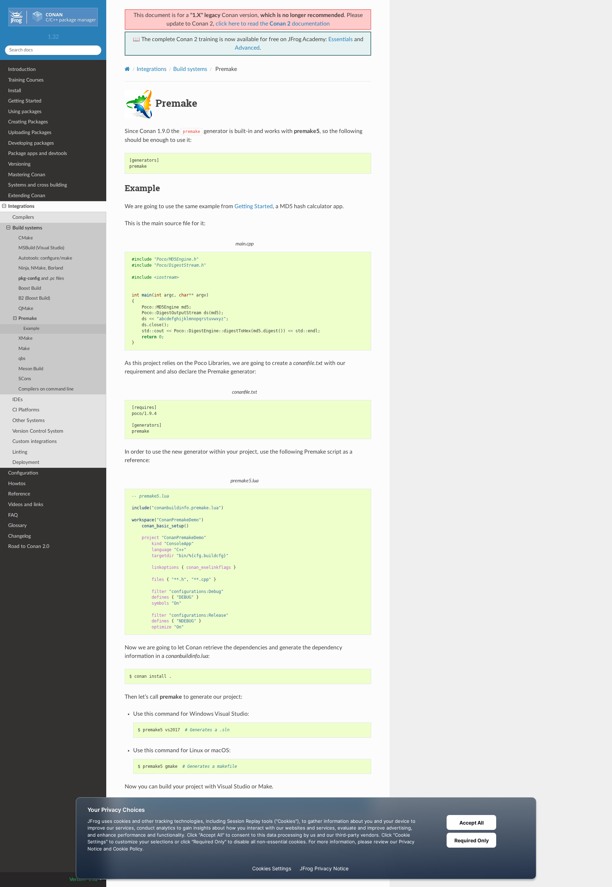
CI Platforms (25, 409)
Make (24, 349)
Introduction (22, 69)
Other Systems (28, 420)
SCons (24, 379)
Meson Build (30, 369)
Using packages (24, 111)
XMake (25, 338)
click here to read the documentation (273, 24)
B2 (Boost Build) (34, 298)
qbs (22, 358)
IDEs (17, 399)
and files (41, 278)
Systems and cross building (37, 185)
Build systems (27, 228)
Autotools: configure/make (45, 258)
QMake (25, 308)
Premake (27, 318)
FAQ (13, 515)
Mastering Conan (26, 174)
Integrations (21, 206)
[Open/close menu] (4, 206)
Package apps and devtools (37, 153)
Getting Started (24, 101)
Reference (19, 494)
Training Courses (26, 80)
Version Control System (37, 431)
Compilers (23, 217)
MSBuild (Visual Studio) (41, 248)
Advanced (247, 48)
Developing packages (31, 143)
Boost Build (29, 288)
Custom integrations (34, 441)
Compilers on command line (46, 389)
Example (31, 329)
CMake (25, 238)
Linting (19, 452)
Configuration (23, 473)
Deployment (25, 462)
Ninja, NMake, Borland (40, 268)
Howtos (17, 483)
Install (14, 90)
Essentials (340, 39)
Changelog (19, 536)
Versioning (19, 164)
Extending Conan (26, 195)
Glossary (17, 525)
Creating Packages (28, 121)
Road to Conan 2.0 (28, 546)
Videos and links (25, 504)
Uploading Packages (29, 132)
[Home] (127, 69)
